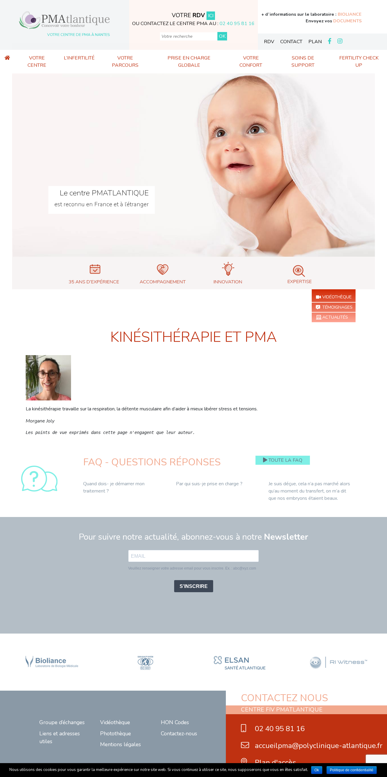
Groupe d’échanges (62, 722)
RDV (269, 41)
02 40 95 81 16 (237, 23)
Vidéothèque (337, 297)
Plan (315, 41)
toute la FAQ (284, 460)
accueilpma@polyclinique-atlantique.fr (317, 745)
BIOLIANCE (350, 14)
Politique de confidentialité (351, 770)
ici (210, 15)
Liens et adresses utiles (59, 737)
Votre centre (37, 62)
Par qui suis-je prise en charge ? (209, 483)
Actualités (335, 317)
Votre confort (250, 62)
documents (347, 21)
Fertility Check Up (359, 62)
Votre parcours (125, 62)
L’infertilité (79, 58)
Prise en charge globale (188, 62)
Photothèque (115, 733)
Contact (291, 41)
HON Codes (175, 722)
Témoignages (337, 307)
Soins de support (302, 62)
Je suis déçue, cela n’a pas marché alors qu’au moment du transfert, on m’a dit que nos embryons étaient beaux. (309, 491)
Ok (316, 770)
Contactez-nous (179, 733)
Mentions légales (120, 744)
